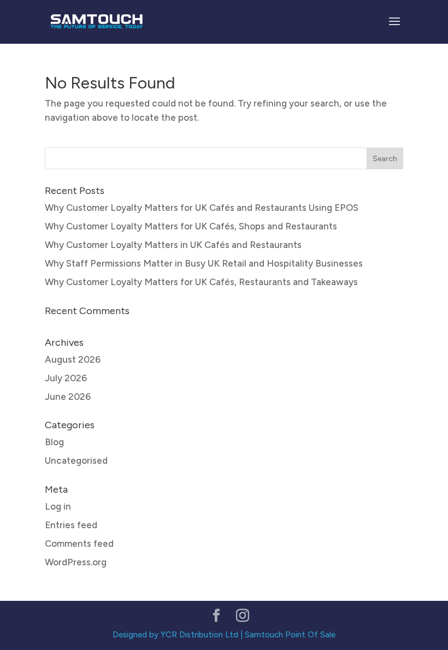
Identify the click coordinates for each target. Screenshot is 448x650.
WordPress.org (76, 562)
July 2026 (66, 378)
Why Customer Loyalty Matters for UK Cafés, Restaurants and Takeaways (201, 281)
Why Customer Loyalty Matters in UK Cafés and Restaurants (173, 244)
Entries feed (71, 524)
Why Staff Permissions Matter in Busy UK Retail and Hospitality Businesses (204, 263)
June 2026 (68, 396)
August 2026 (73, 359)
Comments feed (79, 543)
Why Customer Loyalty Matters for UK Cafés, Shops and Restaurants (191, 226)
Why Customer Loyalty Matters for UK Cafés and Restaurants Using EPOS (201, 207)
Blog (54, 441)
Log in (58, 506)
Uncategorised (76, 460)
